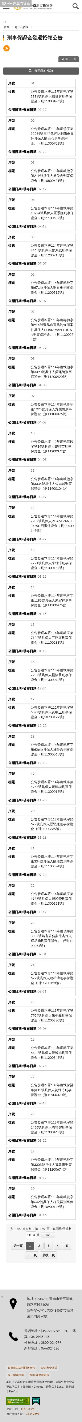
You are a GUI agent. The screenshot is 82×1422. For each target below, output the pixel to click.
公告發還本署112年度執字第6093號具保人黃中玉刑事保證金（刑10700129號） (52, 712)
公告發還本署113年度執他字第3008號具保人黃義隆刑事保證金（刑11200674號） (52, 1164)
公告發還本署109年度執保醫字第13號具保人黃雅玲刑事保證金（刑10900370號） (52, 1090)
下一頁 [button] (32, 1255)
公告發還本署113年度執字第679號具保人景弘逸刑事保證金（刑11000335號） (52, 824)
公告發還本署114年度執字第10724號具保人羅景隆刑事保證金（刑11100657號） (52, 213)
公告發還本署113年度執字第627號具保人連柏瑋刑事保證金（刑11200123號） (52, 978)
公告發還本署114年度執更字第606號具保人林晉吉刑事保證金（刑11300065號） (52, 749)
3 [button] (48, 1245)
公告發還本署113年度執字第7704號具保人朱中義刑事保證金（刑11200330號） (52, 1015)
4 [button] (58, 1245)
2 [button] (39, 1245)
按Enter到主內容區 (16, 3)
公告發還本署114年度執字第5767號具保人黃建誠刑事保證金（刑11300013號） (52, 786)
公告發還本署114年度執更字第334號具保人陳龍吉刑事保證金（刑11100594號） (52, 861)
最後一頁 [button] (48, 1255)
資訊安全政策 (49, 1368)
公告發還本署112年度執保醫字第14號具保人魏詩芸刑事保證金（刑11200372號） (52, 446)
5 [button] (67, 1245)
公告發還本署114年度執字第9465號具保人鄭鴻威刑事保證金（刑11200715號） (52, 250)
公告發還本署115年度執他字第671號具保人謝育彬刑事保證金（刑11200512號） (52, 287)
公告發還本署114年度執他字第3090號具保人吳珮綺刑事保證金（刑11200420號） (52, 372)
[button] (6, 49)
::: (5, 22)
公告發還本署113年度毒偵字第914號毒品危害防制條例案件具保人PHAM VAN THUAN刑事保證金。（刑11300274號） (52, 329)
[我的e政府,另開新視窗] (36, 1402)
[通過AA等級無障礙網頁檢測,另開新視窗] (18, 1402)
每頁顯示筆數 (62, 1229)
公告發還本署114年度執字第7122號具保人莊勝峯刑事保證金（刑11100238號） (52, 637)
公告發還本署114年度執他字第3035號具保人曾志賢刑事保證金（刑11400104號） (52, 483)
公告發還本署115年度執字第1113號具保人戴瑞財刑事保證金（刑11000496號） (52, 96)
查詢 (75, 6)
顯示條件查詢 (43, 70)
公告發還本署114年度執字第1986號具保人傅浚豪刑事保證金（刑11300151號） (52, 898)
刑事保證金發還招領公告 (35, 37)
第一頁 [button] (18, 1245)
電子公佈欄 (21, 27)
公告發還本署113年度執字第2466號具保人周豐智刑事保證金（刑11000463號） (52, 1127)
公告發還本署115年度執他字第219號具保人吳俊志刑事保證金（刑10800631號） (52, 175)
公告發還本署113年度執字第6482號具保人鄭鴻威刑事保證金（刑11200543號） (52, 1052)
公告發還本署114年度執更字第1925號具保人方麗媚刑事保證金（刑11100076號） (52, 409)
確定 (48, 1235)
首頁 (6, 27)
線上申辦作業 (16, 1375)
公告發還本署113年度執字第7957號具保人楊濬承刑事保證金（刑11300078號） (52, 675)
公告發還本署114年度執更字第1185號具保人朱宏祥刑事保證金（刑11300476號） (52, 600)
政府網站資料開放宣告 (21, 1368)
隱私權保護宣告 (39, 1375)
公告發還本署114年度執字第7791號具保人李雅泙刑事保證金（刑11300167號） (52, 563)
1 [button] (30, 1245)
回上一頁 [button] (70, 59)
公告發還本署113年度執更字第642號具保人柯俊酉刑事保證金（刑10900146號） (52, 1201)
